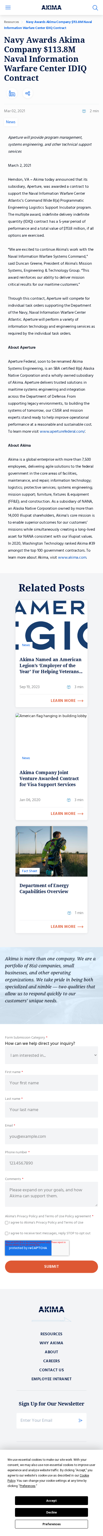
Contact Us (51, 1370)
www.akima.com (72, 557)
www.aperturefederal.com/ (62, 431)
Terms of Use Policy (59, 1216)
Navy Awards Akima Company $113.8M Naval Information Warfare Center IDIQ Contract (48, 25)
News (11, 122)
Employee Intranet (52, 1379)
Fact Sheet (29, 871)
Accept (51, 1501)
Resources (11, 22)
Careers (51, 1361)
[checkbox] (51, 1222)
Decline (51, 1512)
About (51, 1352)
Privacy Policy (27, 1216)
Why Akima (52, 1343)
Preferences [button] (28, 1486)
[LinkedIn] (12, 93)
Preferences (51, 1524)
